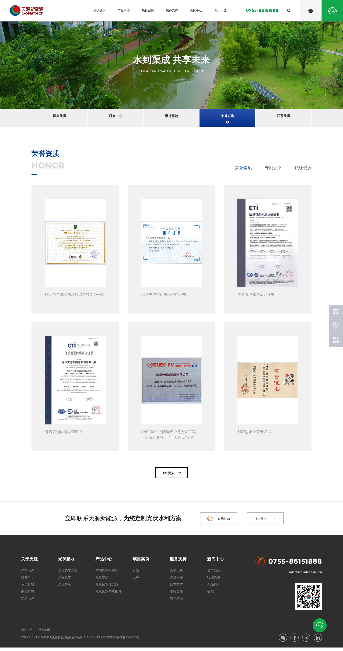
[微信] (283, 638)
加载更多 (168, 473)
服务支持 (172, 10)
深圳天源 (59, 116)
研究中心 (115, 116)
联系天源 (283, 116)
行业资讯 (213, 577)
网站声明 (26, 629)
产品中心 (124, 10)
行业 (136, 570)
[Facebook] (294, 638)
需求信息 (176, 570)
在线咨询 (224, 518)
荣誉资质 (227, 116)
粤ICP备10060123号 (128, 637)
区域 (136, 577)
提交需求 (261, 518)
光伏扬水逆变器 (106, 584)
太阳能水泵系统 (106, 570)
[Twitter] (306, 638)
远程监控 (176, 591)
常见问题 (176, 577)
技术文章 (176, 584)
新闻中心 (196, 10)
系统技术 (64, 577)
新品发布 (213, 584)
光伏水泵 (101, 577)
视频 (210, 591)
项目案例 (148, 10)
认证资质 (303, 167)
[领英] (318, 638)
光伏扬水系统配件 (108, 591)
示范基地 (171, 116)
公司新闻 (213, 570)
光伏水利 (64, 584)
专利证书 (273, 167)
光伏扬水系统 (68, 570)
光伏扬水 (99, 10)
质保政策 (176, 598)
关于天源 (220, 10)
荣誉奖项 (243, 167)
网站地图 (44, 629)
